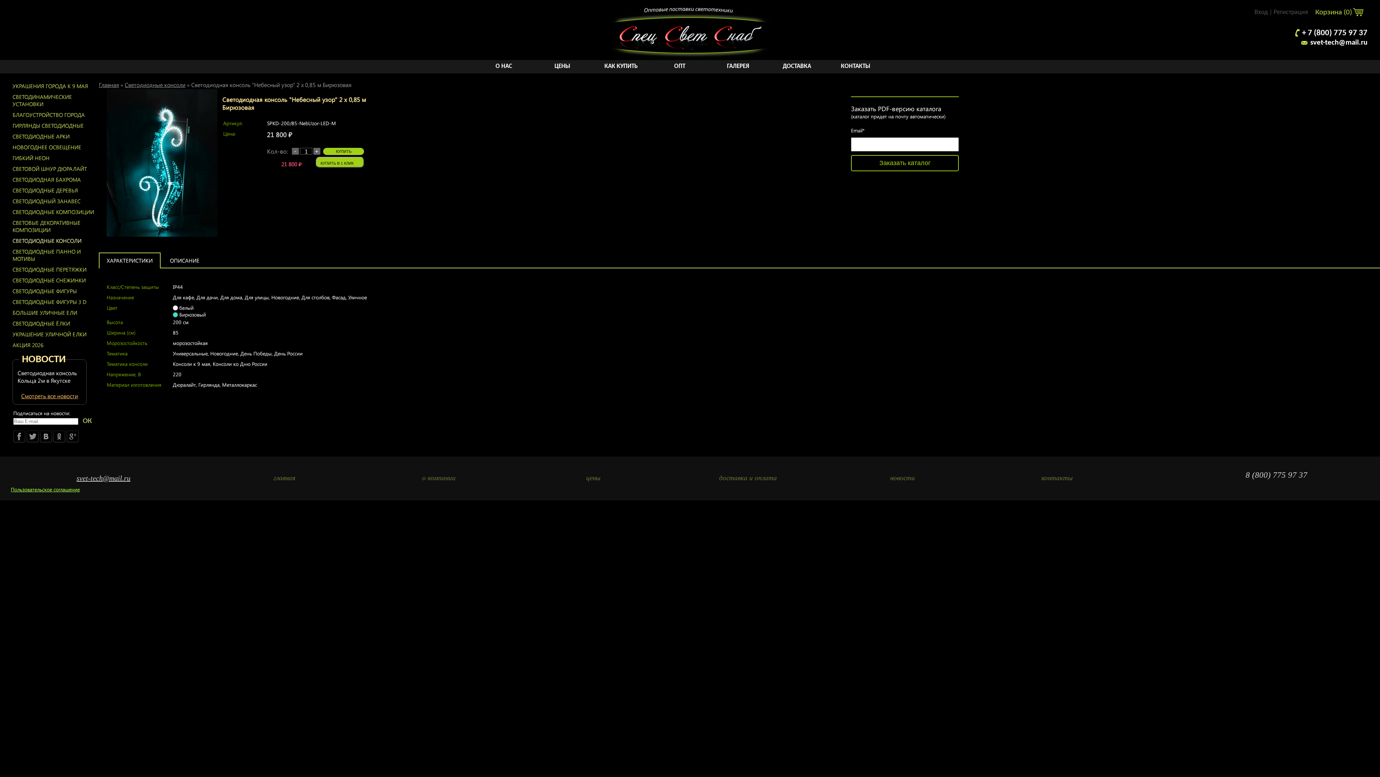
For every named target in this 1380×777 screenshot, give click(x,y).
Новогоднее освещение (47, 147)
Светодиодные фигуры (45, 291)
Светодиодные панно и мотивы (47, 255)
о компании (439, 478)
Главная (109, 84)
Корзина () (1334, 12)
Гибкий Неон (31, 158)
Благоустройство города (49, 114)
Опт (679, 66)
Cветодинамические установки (42, 100)
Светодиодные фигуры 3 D (50, 301)
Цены (562, 66)
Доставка (797, 66)
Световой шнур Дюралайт (50, 168)
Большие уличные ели (45, 312)
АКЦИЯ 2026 (28, 345)
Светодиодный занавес (46, 201)
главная (284, 478)
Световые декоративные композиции (46, 226)
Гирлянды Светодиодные (48, 125)
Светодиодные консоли (47, 240)
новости (902, 478)
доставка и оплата (748, 478)
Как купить (621, 66)
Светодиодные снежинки (49, 280)
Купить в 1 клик (337, 163)
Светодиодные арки (41, 136)
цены (593, 478)
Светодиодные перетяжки (50, 269)
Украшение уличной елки (50, 334)
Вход (1261, 12)
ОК (87, 421)
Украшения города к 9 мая (50, 86)
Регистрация (1291, 12)
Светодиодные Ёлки (41, 323)
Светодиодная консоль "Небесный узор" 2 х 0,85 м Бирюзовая (271, 84)
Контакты (855, 66)
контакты (1057, 478)
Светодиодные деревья (45, 190)
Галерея (738, 66)
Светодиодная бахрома (47, 179)
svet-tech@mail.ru (1338, 42)
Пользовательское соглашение (45, 489)
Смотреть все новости (49, 396)
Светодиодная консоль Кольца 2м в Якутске (47, 376)
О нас (504, 66)
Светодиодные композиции (53, 211)
